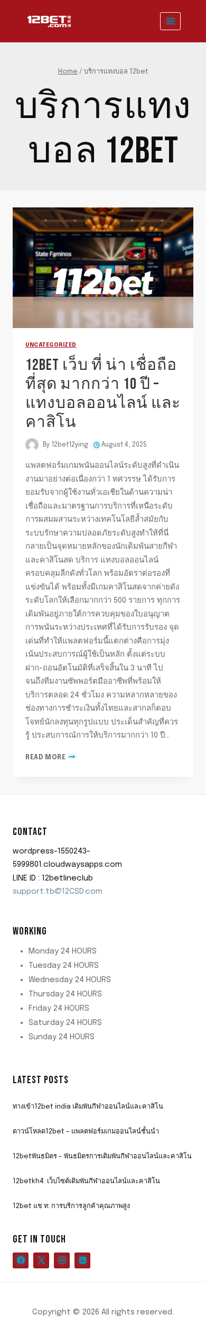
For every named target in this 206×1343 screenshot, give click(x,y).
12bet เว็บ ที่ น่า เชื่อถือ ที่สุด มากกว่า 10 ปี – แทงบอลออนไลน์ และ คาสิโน (103, 394)
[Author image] (32, 444)
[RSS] (82, 1260)
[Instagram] (62, 1260)
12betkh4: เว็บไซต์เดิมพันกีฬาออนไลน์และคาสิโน (86, 1181)
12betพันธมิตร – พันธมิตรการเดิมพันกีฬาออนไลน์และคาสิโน (102, 1156)
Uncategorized (51, 345)
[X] (41, 1260)
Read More (50, 758)
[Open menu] (170, 21)
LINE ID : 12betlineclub (53, 878)
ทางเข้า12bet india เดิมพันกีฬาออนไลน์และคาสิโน (88, 1106)
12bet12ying (69, 445)
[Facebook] (21, 1260)
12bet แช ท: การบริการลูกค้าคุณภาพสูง (71, 1206)
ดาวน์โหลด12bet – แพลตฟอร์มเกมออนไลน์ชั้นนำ (86, 1131)
